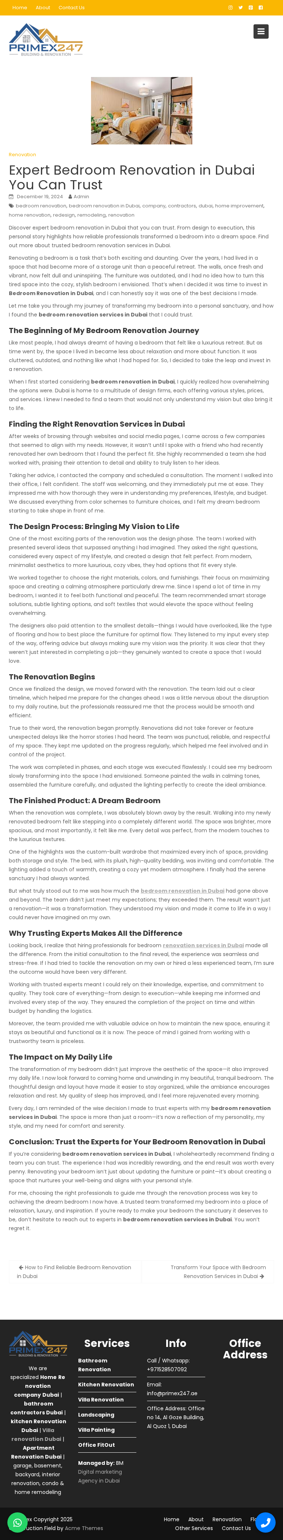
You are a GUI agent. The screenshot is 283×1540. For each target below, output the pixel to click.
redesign (64, 214)
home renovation (29, 214)
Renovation (22, 154)
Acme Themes (84, 1528)
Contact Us (72, 7)
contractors (182, 205)
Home (20, 7)
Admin (81, 196)
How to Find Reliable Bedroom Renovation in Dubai (74, 1272)
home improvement (239, 205)
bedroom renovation (41, 205)
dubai (206, 205)
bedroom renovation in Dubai (104, 205)
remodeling (91, 214)
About (43, 7)
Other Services (194, 1528)
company (153, 205)
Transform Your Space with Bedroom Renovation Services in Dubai (218, 1272)
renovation (121, 214)
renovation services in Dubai (203, 945)
